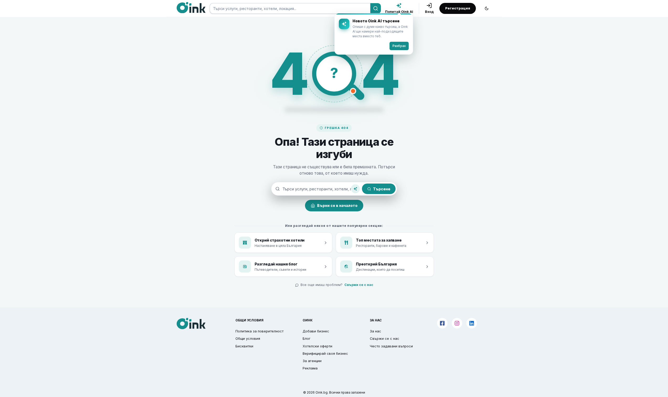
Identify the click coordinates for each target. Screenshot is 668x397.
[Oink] (191, 7)
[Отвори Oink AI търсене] (355, 188)
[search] (290, 8)
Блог (307, 338)
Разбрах (399, 46)
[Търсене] (375, 8)
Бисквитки (244, 346)
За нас (375, 331)
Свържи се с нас (358, 285)
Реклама (310, 368)
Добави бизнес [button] (316, 331)
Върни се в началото (337, 205)
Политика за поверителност (259, 331)
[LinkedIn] (471, 323)
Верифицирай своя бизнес (325, 353)
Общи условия (247, 338)
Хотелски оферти (317, 346)
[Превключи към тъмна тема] (487, 8)
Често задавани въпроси (391, 346)
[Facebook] (442, 323)
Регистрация (457, 8)
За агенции (312, 361)
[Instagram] (457, 323)
